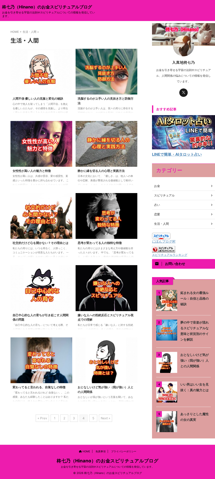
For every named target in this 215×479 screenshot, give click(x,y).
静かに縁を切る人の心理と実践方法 (101, 170)
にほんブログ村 (164, 241)
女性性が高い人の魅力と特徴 (32, 170)
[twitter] (183, 92)
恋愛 (157, 214)
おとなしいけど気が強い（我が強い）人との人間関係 (194, 360)
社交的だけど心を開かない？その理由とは (40, 243)
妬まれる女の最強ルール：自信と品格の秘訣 (194, 298)
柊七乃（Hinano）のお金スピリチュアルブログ (47, 6)
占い (157, 205)
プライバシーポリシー (123, 451)
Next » (105, 418)
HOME (86, 451)
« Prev (42, 418)
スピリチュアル (164, 195)
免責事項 (101, 451)
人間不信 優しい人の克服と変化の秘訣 (38, 98)
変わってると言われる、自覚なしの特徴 (39, 387)
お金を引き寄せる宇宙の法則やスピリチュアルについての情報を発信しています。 (107, 466)
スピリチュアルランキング (169, 255)
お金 (157, 186)
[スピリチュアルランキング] (163, 250)
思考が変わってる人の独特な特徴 (100, 243)
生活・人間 (161, 223)
